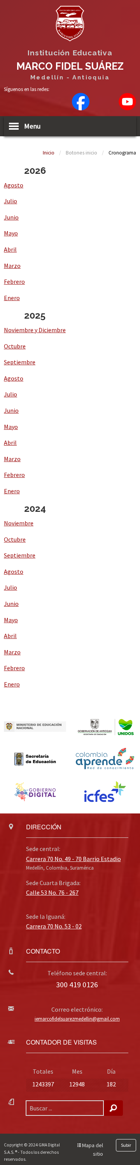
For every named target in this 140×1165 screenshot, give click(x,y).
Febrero (14, 281)
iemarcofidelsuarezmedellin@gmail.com (77, 1019)
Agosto (13, 185)
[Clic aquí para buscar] (113, 1108)
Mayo (11, 233)
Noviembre (18, 523)
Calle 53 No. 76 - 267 (52, 892)
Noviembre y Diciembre (35, 330)
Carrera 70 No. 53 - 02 (54, 926)
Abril (10, 249)
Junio (11, 217)
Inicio (48, 152)
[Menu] (13, 126)
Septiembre (19, 362)
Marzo (12, 265)
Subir (126, 1145)
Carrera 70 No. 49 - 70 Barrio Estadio (73, 859)
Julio (10, 201)
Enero (12, 298)
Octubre (15, 346)
